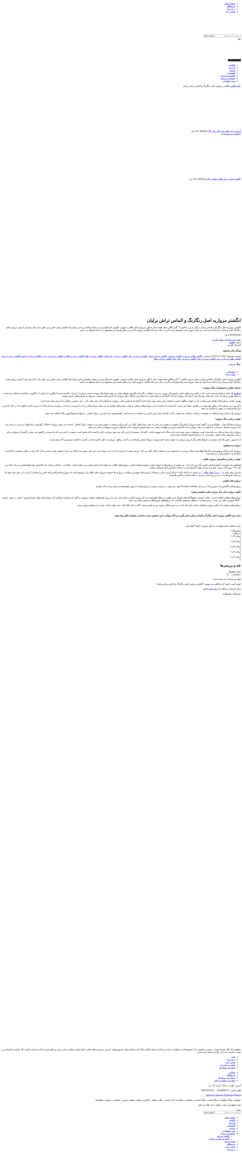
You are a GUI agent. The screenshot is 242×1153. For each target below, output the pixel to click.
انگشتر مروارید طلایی (74, 356)
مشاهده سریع (234, 687)
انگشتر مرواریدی (55, 356)
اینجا (198, 526)
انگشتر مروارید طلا (94, 356)
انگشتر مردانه (223, 1136)
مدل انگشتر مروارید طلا (165, 359)
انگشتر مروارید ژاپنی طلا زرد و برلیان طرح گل (215, 907)
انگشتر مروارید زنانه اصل (115, 356)
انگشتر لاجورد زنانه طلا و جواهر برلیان (223, 179)
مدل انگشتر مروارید (211, 359)
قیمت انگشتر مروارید (16, 356)
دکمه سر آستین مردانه (219, 1139)
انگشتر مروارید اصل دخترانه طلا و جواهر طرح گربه (213, 695)
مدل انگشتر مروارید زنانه (189, 359)
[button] (232, 703)
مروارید (231, 364)
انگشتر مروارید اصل (157, 356)
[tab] (118, 371)
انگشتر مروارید (175, 356)
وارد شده (213, 589)
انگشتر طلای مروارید (193, 356)
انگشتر (233, 86)
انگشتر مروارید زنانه (138, 356)
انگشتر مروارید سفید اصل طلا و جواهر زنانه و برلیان (212, 1014)
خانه (238, 86)
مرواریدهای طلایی (211, 472)
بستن (238, 1110)
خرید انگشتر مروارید (36, 356)
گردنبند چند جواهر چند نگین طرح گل (224, 131)
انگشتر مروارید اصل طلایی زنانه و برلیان (219, 801)
